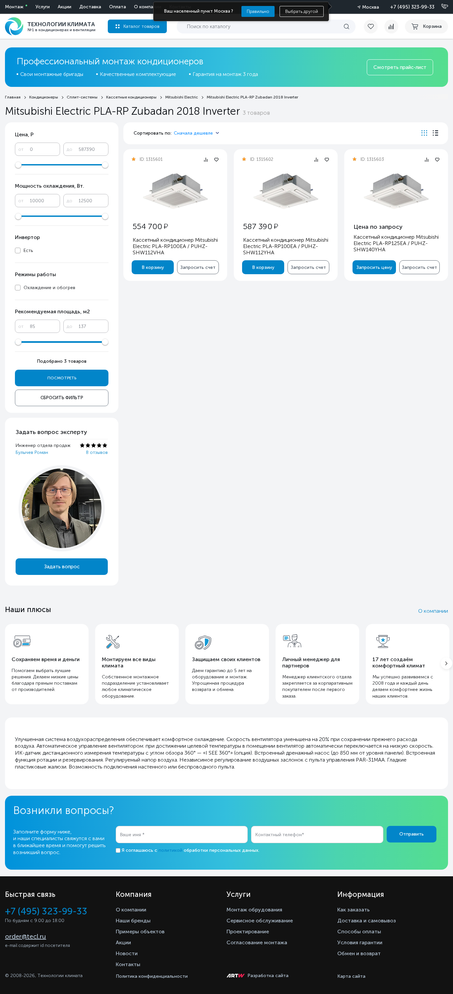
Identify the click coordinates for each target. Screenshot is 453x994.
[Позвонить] (440, 6)
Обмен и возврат (359, 953)
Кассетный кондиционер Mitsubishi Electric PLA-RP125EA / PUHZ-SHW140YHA (396, 243)
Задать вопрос (62, 567)
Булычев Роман (32, 452)
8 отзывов (97, 452)
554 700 (150, 226)
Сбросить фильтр (61, 397)
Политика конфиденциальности (152, 976)
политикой (170, 850)
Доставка (90, 7)
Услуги (42, 7)
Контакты (128, 964)
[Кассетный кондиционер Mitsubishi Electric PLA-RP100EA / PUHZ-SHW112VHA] (175, 191)
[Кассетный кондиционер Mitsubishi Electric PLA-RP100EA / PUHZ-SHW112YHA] (286, 191)
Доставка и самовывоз (366, 920)
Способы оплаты (359, 931)
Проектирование (248, 931)
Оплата (117, 7)
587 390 (260, 226)
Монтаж (14, 7)
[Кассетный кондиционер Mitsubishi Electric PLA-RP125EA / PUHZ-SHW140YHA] (396, 191)
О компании (147, 7)
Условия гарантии (359, 942)
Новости (127, 953)
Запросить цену (374, 267)
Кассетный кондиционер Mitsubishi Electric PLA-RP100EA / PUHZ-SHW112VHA (175, 246)
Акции (64, 7)
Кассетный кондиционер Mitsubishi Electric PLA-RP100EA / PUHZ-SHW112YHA (285, 246)
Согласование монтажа (257, 942)
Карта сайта (351, 976)
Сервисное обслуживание (260, 920)
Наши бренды (133, 920)
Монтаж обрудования (254, 909)
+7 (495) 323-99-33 (412, 7)
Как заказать (353, 909)
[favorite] (374, 26)
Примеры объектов (140, 931)
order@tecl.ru (25, 936)
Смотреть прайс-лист (399, 67)
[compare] (391, 26)
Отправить (411, 834)
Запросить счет (198, 267)
